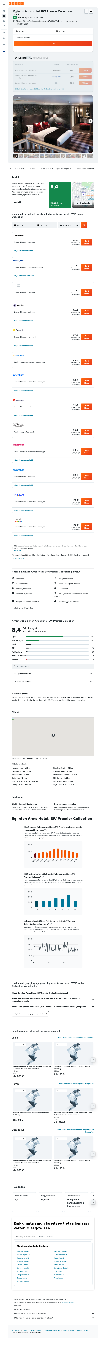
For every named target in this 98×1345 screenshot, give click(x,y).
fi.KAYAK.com (16, 1330)
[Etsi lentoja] (4, 11)
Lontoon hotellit (23, 1268)
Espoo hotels (22, 1278)
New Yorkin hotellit (61, 1251)
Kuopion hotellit (23, 1258)
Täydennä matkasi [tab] (46, 1237)
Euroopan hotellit (36, 1330)
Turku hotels (58, 1278)
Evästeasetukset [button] (18, 559)
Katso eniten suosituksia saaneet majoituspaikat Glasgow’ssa (75, 1131)
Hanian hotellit (59, 1258)
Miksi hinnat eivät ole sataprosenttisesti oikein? (33, 1318)
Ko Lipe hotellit (22, 1271)
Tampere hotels (23, 1275)
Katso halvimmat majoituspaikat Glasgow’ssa (76, 1083)
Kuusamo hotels (23, 1281)
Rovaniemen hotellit (61, 1268)
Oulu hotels (58, 1271)
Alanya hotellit (59, 1265)
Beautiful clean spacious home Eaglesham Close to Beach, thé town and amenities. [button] (32, 1067)
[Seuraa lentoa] (4, 37)
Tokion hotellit (22, 1265)
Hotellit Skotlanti (68, 1330)
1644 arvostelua (36, 17)
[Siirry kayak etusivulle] (16, 3)
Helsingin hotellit (23, 1251)
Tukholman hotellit (60, 1255)
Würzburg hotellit (23, 1255)
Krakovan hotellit (23, 1261)
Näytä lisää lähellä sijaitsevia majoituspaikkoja (76, 1037)
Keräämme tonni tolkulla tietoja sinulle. (30, 1313)
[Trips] (4, 44)
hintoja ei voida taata (67, 1302)
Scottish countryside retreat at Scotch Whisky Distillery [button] (72, 1067)
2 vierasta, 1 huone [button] (22, 37)
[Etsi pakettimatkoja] (4, 26)
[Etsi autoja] (4, 21)
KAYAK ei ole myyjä (22, 1309)
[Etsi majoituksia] (4, 16)
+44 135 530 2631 (20, 24)
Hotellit (25, 1330)
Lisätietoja (18, 551)
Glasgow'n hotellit (82, 1330)
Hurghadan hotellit (60, 1261)
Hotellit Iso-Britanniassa (52, 1330)
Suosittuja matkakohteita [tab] (25, 1237)
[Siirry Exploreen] (4, 32)
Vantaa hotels (59, 1275)
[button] (4, 3)
